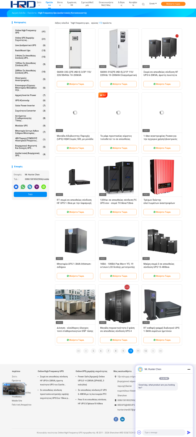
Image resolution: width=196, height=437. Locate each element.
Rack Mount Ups (30, 50)
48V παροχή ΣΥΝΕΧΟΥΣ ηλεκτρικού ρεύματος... (30, 139)
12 (145, 351)
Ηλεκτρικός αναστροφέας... (30, 79)
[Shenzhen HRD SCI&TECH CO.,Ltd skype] (30, 186)
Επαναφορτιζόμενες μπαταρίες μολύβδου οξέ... (30, 87)
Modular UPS (30, 126)
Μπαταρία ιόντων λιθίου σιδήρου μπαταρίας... (30, 132)
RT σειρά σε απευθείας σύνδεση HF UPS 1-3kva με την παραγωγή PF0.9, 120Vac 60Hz (74, 203)
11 (138, 351)
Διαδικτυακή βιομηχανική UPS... (30, 154)
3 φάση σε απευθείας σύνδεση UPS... (30, 57)
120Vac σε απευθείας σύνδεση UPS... (30, 64)
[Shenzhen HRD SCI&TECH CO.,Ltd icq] (43, 186)
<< (78, 351)
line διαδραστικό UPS (30, 45)
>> (160, 351)
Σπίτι (14, 376)
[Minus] (189, 369)
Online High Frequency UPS (30, 31)
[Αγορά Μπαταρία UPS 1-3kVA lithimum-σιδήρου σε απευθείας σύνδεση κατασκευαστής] (75, 241)
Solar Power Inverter (30, 105)
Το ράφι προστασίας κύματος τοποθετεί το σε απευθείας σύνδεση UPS (116, 139)
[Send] (189, 432)
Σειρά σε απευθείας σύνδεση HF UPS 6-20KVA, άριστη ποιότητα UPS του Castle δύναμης (160, 75)
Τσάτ (30, 194)
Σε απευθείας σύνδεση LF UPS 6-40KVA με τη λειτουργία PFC (92, 392)
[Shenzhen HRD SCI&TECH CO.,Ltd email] (16, 186)
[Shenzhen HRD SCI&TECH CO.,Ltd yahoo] (36, 186)
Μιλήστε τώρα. (173, 4)
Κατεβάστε (133, 3)
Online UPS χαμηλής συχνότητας (91, 371)
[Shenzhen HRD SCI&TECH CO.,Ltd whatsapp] (23, 186)
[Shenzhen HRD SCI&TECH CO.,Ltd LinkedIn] (122, 419)
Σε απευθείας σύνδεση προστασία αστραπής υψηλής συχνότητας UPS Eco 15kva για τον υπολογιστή (54, 394)
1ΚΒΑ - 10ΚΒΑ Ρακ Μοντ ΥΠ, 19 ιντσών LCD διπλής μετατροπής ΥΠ (117, 267)
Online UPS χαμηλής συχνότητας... (30, 39)
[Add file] (139, 432)
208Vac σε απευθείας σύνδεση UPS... (30, 71)
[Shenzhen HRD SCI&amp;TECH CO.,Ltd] (23, 4)
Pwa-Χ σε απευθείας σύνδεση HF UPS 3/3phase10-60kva (92, 401)
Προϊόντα (16, 380)
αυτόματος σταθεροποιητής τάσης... (30, 118)
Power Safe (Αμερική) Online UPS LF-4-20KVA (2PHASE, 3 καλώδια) (91, 380)
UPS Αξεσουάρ (30, 100)
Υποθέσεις (17, 397)
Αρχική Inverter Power (30, 95)
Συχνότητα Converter (30, 111)
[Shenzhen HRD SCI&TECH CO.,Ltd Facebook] (115, 419)
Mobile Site (17, 401)
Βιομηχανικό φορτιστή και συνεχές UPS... (30, 147)
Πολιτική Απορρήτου (21, 405)
